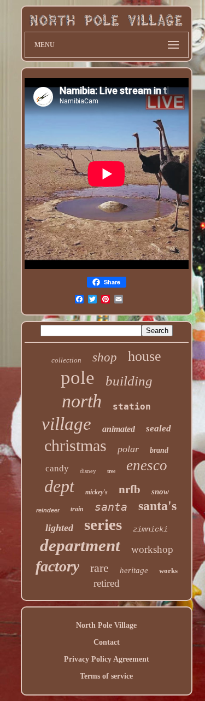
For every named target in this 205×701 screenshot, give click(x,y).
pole (78, 377)
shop (104, 357)
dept (59, 486)
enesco (146, 465)
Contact (106, 642)
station (132, 406)
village (66, 424)
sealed (158, 428)
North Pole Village (106, 625)
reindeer (48, 510)
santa (111, 506)
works (168, 570)
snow (160, 491)
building (129, 380)
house (144, 356)
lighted (59, 527)
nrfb (129, 489)
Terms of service (106, 676)
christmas (75, 445)
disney (88, 471)
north (82, 401)
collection (66, 360)
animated (118, 429)
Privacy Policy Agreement (106, 659)
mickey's (96, 492)
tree (111, 471)
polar (128, 448)
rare (99, 568)
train (77, 509)
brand (159, 450)
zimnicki (150, 529)
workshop (152, 549)
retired (106, 583)
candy (57, 468)
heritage (134, 570)
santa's (157, 506)
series (103, 524)
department (80, 545)
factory (57, 566)
